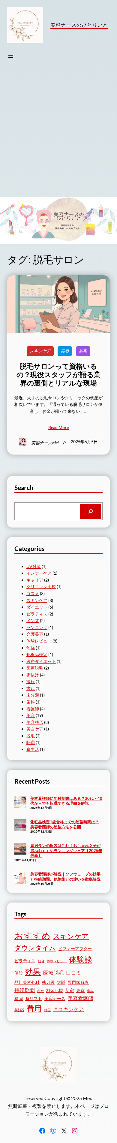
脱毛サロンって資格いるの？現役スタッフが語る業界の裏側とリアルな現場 (58, 374)
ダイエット (36, 606)
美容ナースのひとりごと (79, 25)
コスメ (32, 593)
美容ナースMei (44, 442)
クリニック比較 (41, 586)
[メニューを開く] (10, 56)
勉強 (30, 647)
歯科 (30, 701)
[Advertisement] (58, 135)
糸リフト (33, 998)
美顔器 (19, 1010)
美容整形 (34, 722)
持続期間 (24, 990)
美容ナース (54, 998)
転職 (30, 742)
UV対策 (33, 566)
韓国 (47, 1010)
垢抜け (32, 674)
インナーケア (39, 573)
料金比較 (54, 990)
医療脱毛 (34, 667)
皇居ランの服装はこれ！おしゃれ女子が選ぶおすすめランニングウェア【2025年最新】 (66, 850)
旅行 (30, 681)
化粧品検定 (36, 654)
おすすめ (32, 935)
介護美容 (34, 634)
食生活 (32, 749)
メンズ (32, 620)
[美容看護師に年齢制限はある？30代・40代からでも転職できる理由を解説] (20, 802)
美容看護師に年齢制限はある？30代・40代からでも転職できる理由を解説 (66, 801)
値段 (18, 972)
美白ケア (34, 728)
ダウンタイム (35, 948)
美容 (65, 350)
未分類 (32, 694)
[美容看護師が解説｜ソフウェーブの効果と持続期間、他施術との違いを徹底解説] (20, 878)
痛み (90, 991)
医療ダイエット (41, 661)
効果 (33, 971)
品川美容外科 (27, 982)
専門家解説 (78, 982)
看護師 (32, 708)
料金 (40, 991)
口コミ (73, 972)
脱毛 (83, 350)
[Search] (90, 511)
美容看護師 (80, 998)
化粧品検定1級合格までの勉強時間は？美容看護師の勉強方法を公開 (64, 824)
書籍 (30, 688)
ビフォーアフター (75, 948)
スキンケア (40, 350)
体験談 (80, 959)
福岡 (18, 998)
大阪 (61, 982)
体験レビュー (39, 640)
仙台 (41, 961)
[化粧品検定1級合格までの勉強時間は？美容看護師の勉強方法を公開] (20, 826)
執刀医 (48, 982)
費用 (34, 1008)
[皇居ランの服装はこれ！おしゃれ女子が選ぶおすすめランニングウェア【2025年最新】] (20, 849)
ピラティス (36, 613)
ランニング (36, 627)
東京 (80, 990)
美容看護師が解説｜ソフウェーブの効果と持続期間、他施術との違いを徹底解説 (65, 876)
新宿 (69, 990)
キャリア (34, 579)
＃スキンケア (68, 1009)
